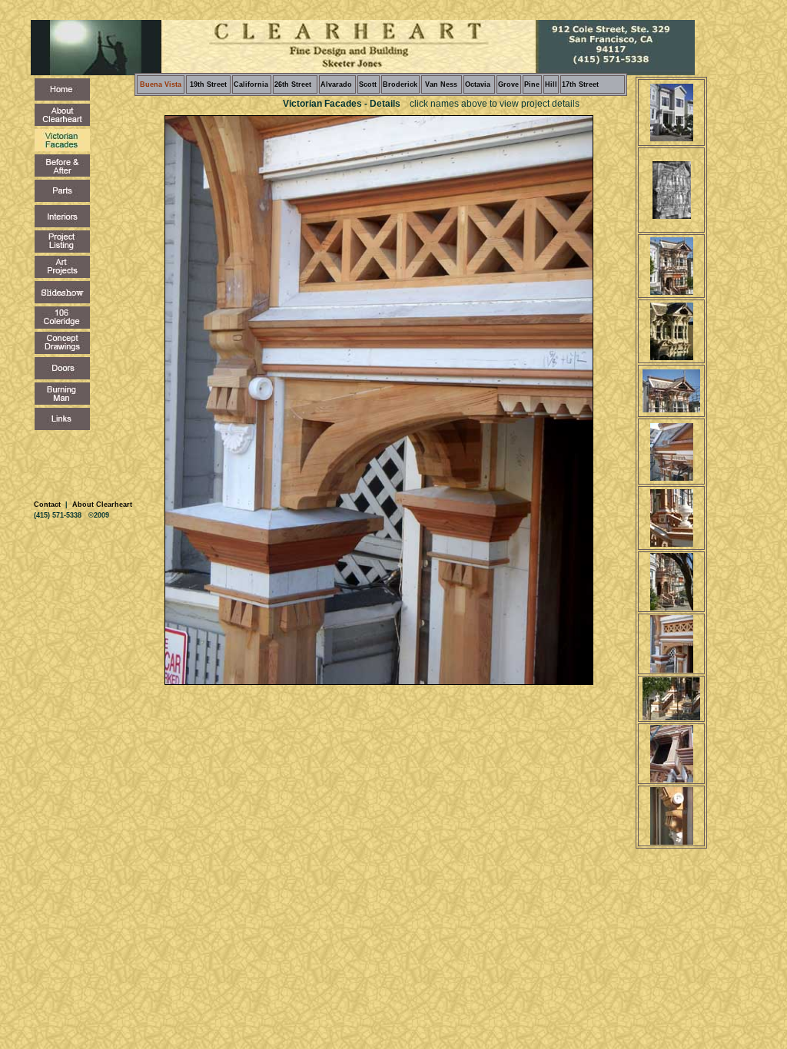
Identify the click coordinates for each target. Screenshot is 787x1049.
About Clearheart (101, 504)
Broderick (400, 84)
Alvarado (336, 84)
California (251, 84)
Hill (551, 84)
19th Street (208, 84)
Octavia (477, 84)
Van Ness (440, 84)
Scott (368, 84)
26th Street (292, 84)
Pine (532, 84)
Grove (508, 84)
